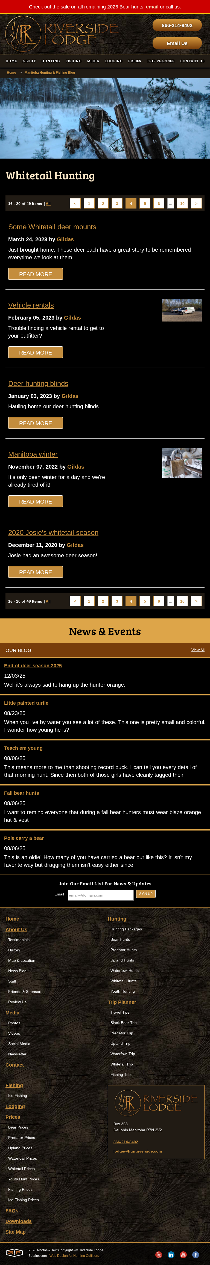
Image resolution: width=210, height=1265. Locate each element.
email (152, 7)
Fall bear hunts (21, 793)
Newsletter (17, 1054)
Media (12, 1013)
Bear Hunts (120, 939)
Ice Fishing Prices (23, 1200)
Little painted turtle (26, 703)
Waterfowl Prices (22, 1158)
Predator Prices (21, 1137)
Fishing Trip (120, 1074)
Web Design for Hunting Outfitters (74, 1256)
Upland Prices (20, 1148)
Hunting (117, 919)
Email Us (177, 43)
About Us (16, 929)
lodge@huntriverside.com (137, 1151)
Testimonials (19, 939)
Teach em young (23, 748)
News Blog (17, 971)
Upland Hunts (122, 960)
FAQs (11, 1210)
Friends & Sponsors (25, 991)
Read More (35, 274)
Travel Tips (119, 1012)
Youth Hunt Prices (23, 1179)
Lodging (15, 1106)
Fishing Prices (20, 1189)
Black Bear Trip (123, 1022)
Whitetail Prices (21, 1168)
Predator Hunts (123, 950)
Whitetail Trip (121, 1064)
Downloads (18, 1221)
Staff (12, 981)
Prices (12, 1117)
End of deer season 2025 (33, 665)
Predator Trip (121, 1033)
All (48, 203)
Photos (14, 1023)
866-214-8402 (177, 25)
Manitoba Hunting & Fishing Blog (50, 73)
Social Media (19, 1043)
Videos (14, 1033)
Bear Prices (18, 1127)
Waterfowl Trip (122, 1054)
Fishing (14, 1085)
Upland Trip (120, 1043)
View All (198, 650)
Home (11, 73)
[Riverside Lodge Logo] (62, 34)
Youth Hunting (122, 991)
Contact (14, 1065)
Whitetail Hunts (123, 981)
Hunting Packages (126, 929)
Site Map (15, 1232)
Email (59, 894)
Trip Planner (122, 1002)
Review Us (17, 1002)
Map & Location (21, 960)
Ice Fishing (17, 1095)
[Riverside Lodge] (156, 1103)
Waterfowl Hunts (124, 970)
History (14, 950)
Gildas (65, 239)
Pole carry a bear (24, 838)
